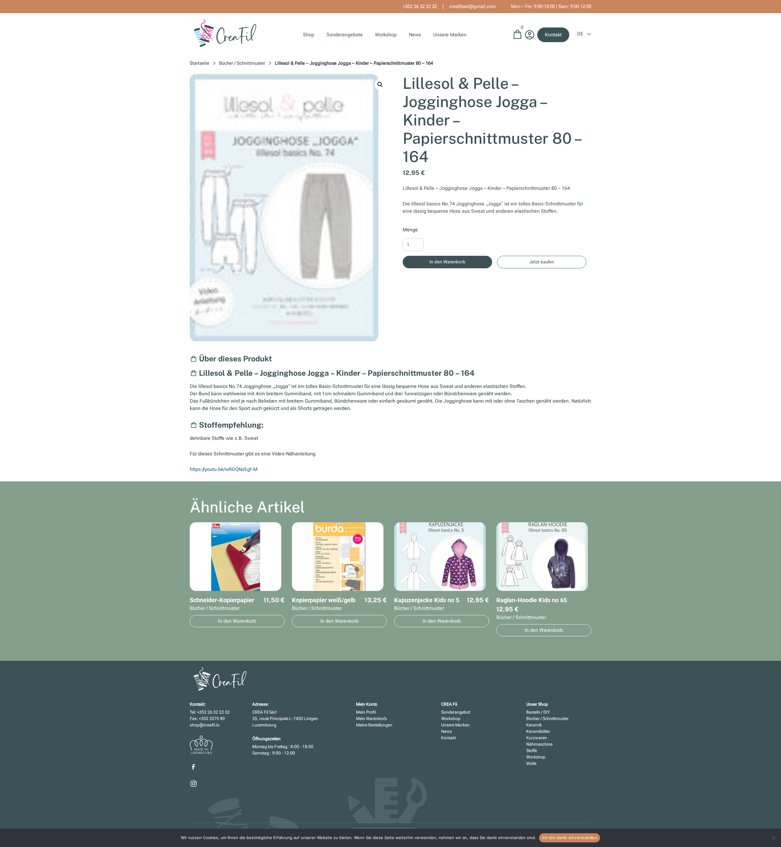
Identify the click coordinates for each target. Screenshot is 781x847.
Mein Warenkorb (371, 718)
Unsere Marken (449, 35)
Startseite (199, 63)
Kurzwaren (536, 737)
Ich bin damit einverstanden (569, 837)
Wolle (531, 763)
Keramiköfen (538, 731)
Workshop (386, 35)
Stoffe (531, 750)
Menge (410, 230)
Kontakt (553, 35)
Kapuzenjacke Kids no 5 (426, 600)
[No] (773, 838)
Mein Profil (366, 712)
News (415, 35)
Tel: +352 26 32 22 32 (210, 712)
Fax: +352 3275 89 (207, 718)
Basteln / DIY (538, 712)
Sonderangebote (344, 35)
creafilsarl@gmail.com (472, 6)
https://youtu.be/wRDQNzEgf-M (223, 469)
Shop (308, 35)
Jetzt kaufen (541, 262)
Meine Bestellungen (374, 724)
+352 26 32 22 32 (420, 6)
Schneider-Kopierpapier (222, 600)
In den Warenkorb (448, 262)
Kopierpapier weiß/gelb (323, 600)
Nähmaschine (539, 744)
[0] (517, 37)
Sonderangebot (455, 712)
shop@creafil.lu (205, 724)
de (581, 34)
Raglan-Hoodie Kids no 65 (531, 600)
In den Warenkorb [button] (237, 621)
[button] (380, 84)
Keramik (534, 724)
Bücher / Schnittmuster (242, 63)
